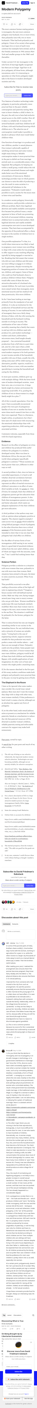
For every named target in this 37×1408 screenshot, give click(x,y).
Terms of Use (28, 890)
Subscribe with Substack (19, 1379)
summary (5, 530)
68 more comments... (9, 1305)
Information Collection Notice (22, 892)
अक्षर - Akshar (10, 943)
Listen (32, 18)
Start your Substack (13, 1398)
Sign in (32, 3)
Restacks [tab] (15, 924)
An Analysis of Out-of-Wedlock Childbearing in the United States (19, 788)
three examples (7, 1324)
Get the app (28, 1398)
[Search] (33, 1315)
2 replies (11, 1043)
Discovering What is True (12, 1321)
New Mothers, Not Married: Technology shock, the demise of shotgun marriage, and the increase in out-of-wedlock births (19, 773)
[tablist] (10, 924)
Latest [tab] (9, 1315)
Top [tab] (4, 1315)
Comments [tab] (6, 924)
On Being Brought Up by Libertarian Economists (12, 1335)
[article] (18, 1325)
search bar (7, 744)
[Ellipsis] (34, 943)
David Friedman (7, 17)
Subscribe (25, 3)
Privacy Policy (25, 1388)
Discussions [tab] (17, 1315)
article (24, 489)
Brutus (8, 1050)
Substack (8, 1404)
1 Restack (25, 902)
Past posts (5, 739)
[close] (31, 1342)
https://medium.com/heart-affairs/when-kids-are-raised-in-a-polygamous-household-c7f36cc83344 (18, 838)
